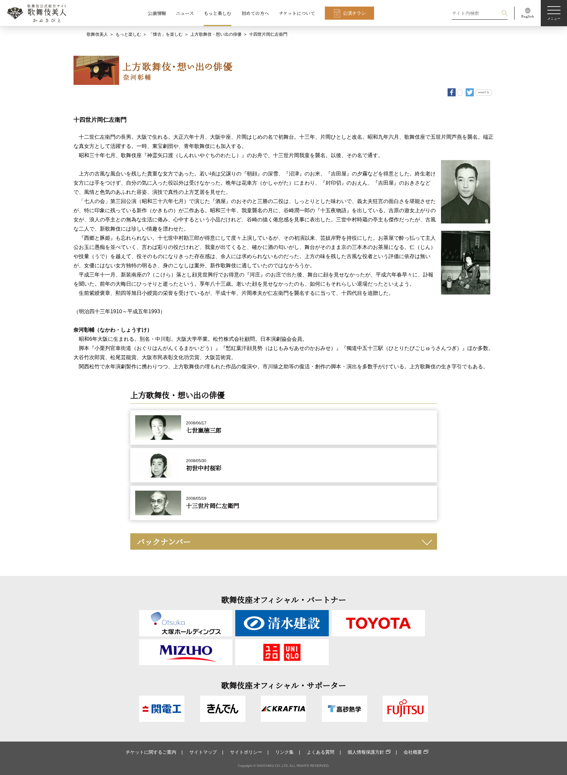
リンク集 (284, 752)
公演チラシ (354, 13)
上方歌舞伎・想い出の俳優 (216, 34)
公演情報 (157, 13)
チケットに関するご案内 (151, 752)
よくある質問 (320, 752)
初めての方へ (255, 13)
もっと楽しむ (217, 13)
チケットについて (297, 13)
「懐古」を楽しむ (166, 34)
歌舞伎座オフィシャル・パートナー (283, 599)
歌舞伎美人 (97, 34)
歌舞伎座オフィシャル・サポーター (283, 685)
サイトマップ (203, 752)
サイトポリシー (246, 752)
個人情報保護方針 (365, 752)
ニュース (185, 13)
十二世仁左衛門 (97, 137)
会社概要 (413, 752)
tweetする (483, 92)
